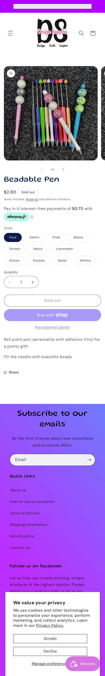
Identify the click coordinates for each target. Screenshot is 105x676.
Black (81, 238)
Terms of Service (25, 513)
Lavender (67, 250)
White (88, 261)
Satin (37, 238)
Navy (40, 250)
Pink (59, 238)
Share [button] (14, 372)
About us (18, 490)
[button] (10, 33)
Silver (17, 261)
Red (15, 238)
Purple (41, 261)
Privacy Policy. (50, 625)
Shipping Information (28, 524)
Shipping (32, 199)
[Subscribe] (89, 460)
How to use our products (32, 501)
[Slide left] (41, 169)
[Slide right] (63, 169)
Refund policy (22, 536)
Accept (50, 638)
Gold (65, 261)
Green (17, 250)
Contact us (20, 547)
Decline (50, 651)
